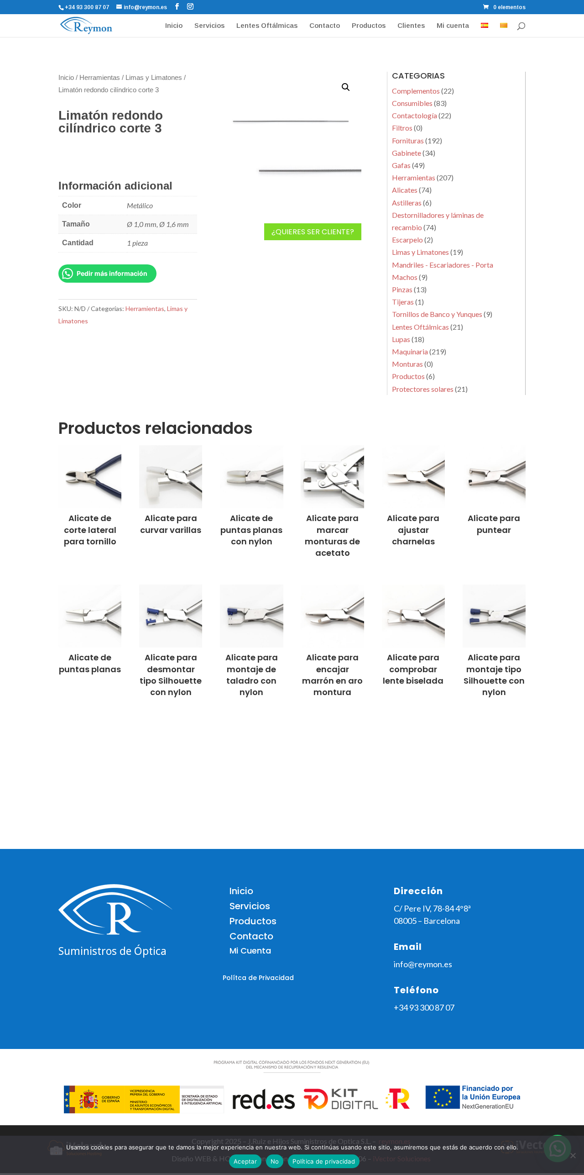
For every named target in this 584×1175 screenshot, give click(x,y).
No (275, 1161)
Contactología (414, 115)
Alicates (404, 189)
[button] (346, 87)
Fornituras (408, 140)
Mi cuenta (453, 25)
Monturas (407, 363)
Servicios (209, 25)
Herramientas (99, 77)
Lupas (401, 339)
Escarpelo (407, 239)
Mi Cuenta (250, 950)
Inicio (173, 25)
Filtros (402, 127)
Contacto (324, 25)
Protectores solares (423, 389)
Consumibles (412, 103)
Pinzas (402, 289)
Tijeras (403, 301)
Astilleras (407, 202)
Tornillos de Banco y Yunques (437, 314)
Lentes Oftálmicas (266, 25)
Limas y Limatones (153, 77)
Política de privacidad (323, 1161)
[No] (572, 1155)
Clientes (411, 25)
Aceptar (245, 1161)
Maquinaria (410, 351)
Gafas (401, 165)
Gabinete (406, 152)
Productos (369, 25)
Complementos (416, 90)
